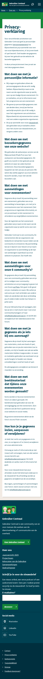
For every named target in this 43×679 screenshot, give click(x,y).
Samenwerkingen (9, 564)
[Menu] (39, 4)
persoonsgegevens (20, 44)
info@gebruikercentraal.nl (15, 316)
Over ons (12, 10)
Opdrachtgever (8, 567)
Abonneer (8, 607)
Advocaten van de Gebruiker (14, 561)
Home (3, 10)
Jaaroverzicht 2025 (10, 555)
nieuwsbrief (33, 122)
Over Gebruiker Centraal (14, 542)
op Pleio (16, 287)
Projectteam (7, 558)
